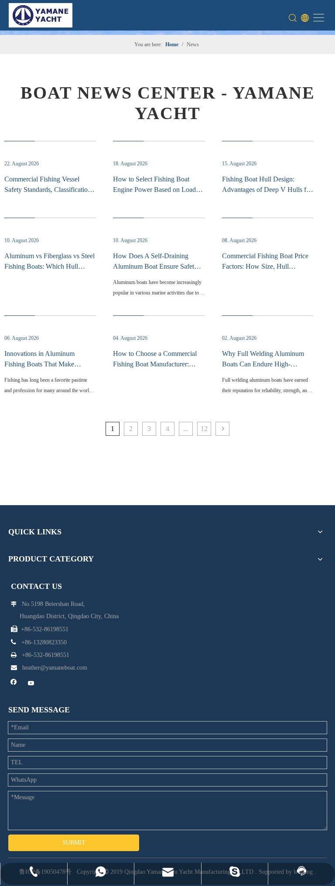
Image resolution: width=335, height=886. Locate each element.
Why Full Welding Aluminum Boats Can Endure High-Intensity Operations (263, 364)
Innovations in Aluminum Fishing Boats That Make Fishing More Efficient (39, 364)
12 (204, 428)
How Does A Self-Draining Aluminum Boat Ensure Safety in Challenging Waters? (155, 266)
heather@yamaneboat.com (54, 667)
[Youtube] (31, 683)
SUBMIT (73, 842)
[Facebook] (13, 683)
